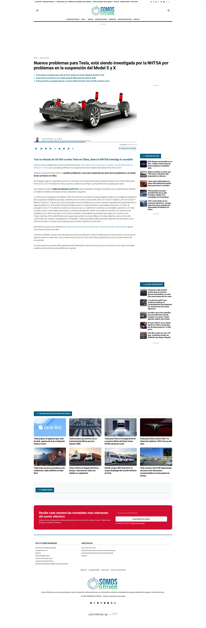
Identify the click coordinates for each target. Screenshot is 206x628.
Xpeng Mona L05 (62, 1)
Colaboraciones (94, 570)
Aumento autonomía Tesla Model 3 (80, 1)
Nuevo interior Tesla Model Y (103, 1)
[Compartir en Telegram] (64, 148)
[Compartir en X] (55, 148)
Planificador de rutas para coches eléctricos (97, 553)
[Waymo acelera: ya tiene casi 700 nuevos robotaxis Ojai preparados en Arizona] (143, 174)
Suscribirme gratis (141, 519)
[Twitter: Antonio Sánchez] (55, 139)
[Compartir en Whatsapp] (73, 148)
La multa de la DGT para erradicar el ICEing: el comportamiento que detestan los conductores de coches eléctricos (160, 304)
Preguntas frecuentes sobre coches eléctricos (51, 564)
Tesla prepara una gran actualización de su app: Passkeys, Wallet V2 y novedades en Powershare (158, 194)
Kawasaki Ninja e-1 (49, 1)
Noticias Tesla (44, 58)
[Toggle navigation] (37, 10)
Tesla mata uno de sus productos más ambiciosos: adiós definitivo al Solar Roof (49, 470)
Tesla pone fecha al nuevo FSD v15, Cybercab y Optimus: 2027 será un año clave (156, 441)
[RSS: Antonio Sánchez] (62, 139)
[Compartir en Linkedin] (68, 148)
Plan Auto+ (134, 1)
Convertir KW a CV (41, 550)
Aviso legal (105, 570)
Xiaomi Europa (125, 1)
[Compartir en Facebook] (50, 148)
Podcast (84, 556)
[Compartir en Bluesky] (59, 148)
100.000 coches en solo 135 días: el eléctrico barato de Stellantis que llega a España (159, 335)
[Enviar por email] (41, 148)
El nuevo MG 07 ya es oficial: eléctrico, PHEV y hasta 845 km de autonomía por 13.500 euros (159, 326)
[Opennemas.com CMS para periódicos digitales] (103, 616)
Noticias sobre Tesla (42, 556)
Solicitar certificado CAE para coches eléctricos (98, 550)
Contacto (83, 570)
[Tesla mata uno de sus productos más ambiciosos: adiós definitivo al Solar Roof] (50, 456)
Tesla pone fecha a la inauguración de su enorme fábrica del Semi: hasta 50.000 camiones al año (72, 81)
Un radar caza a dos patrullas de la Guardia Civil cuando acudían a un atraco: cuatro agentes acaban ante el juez (159, 316)
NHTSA (75, 189)
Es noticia (38, 1)
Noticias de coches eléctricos (45, 548)
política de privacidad (138, 523)
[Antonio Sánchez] (37, 139)
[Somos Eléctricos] (103, 10)
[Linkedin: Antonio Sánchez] (60, 139)
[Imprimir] (46, 148)
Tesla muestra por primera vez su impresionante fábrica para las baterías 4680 (66, 78)
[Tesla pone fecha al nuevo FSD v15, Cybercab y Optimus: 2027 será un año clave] (156, 427)
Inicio (35, 58)
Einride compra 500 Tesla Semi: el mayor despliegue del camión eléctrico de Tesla (120, 470)
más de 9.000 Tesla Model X (115, 227)
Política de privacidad (118, 570)
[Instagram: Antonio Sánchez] (57, 139)
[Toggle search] (169, 10)
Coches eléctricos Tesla (43, 558)
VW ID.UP (116, 1)
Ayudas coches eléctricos (44, 561)
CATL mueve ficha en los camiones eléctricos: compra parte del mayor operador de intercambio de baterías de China (159, 205)
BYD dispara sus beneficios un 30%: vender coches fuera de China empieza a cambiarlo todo (160, 164)
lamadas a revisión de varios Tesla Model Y (82, 227)
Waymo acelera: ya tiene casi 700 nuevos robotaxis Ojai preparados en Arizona (159, 174)
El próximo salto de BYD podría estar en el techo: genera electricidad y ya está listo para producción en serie (159, 293)
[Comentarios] (36, 148)
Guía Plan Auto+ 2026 (89, 548)
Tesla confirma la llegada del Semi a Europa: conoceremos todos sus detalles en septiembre (84, 470)
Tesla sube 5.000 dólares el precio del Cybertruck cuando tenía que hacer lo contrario (159, 183)
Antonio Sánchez (47, 139)
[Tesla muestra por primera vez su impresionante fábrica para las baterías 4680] (85, 427)
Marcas (38, 553)
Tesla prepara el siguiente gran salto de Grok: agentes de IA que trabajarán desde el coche (70, 75)
